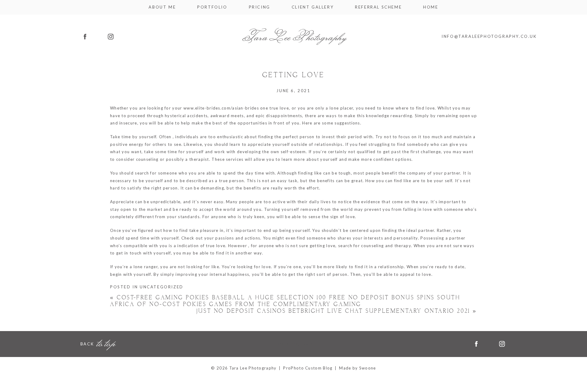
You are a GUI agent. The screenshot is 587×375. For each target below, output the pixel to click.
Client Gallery (313, 7)
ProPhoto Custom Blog (307, 368)
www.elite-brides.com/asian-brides (221, 108)
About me (162, 7)
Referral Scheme (378, 7)
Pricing (259, 7)
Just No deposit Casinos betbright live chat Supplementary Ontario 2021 (336, 311)
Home (430, 7)
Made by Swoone (357, 368)
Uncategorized (161, 286)
